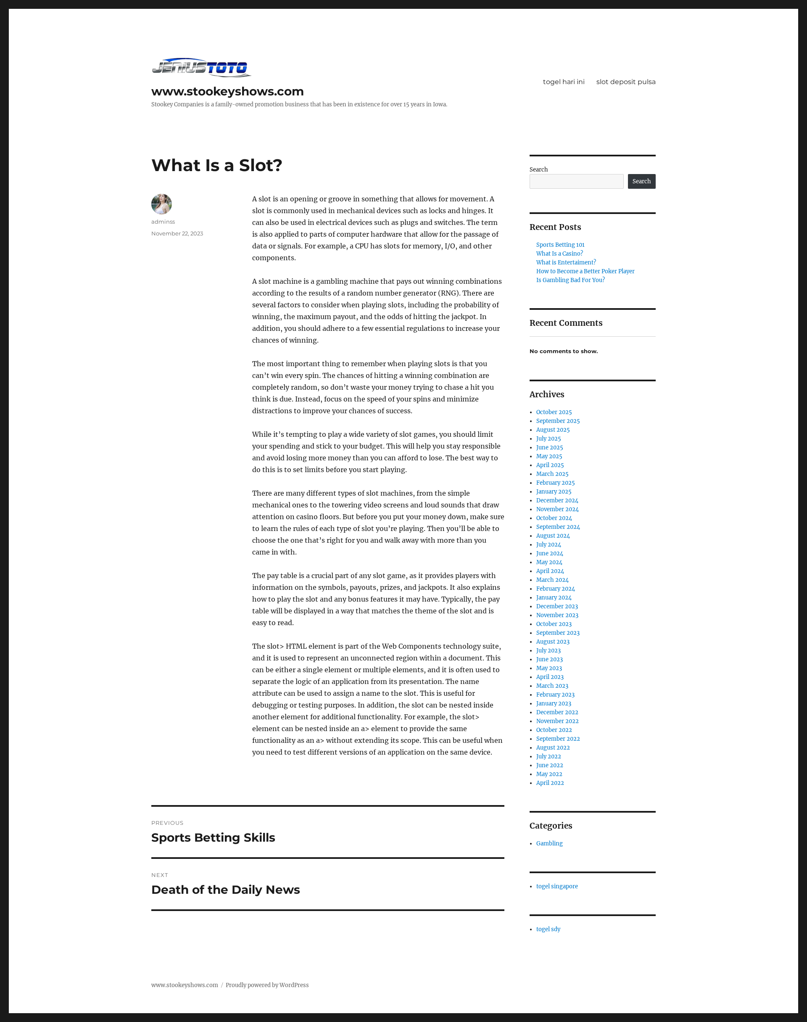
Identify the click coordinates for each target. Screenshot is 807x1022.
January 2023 (553, 703)
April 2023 (550, 677)
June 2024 (549, 553)
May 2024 (549, 562)
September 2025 (558, 421)
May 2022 (549, 774)
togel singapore (557, 886)
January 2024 (554, 597)
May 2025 (549, 456)
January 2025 (554, 491)
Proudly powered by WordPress (267, 985)
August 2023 (553, 641)
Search (539, 169)
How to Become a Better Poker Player (585, 271)
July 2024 (548, 544)
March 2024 (552, 580)
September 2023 (558, 632)
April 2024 (550, 571)
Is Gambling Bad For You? (570, 280)
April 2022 (550, 783)
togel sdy (548, 929)
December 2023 (557, 606)
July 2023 (548, 650)
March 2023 (552, 685)
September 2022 (558, 738)
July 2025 (548, 438)
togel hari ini (564, 82)
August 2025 (553, 429)
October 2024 (554, 518)
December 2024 (557, 500)
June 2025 (549, 447)
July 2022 (548, 756)
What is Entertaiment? (566, 262)
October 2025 (554, 412)
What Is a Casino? (559, 253)
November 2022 (557, 721)
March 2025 (552, 474)
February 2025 (555, 482)
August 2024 (553, 535)
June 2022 (549, 765)
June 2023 (549, 659)
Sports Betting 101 (560, 244)
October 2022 (554, 730)
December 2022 (557, 712)
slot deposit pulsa (626, 82)
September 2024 (558, 527)
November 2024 (557, 509)
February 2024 (555, 588)
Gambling (549, 843)
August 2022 (553, 747)
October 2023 (554, 624)
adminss (163, 221)
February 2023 (555, 694)
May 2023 (549, 668)
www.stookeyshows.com (227, 91)
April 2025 (550, 465)
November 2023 (557, 615)
